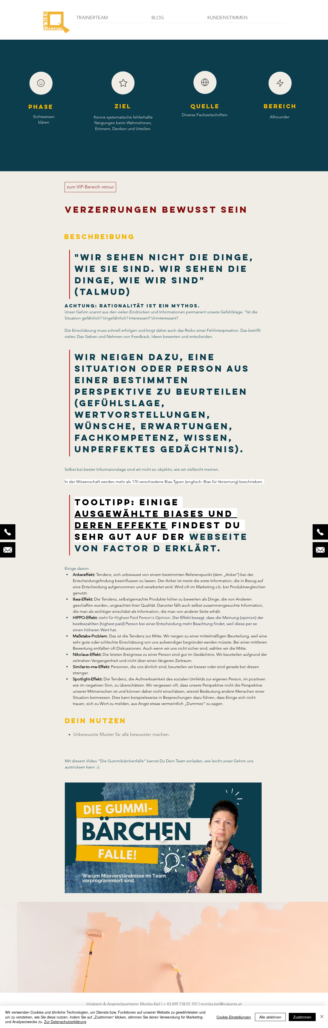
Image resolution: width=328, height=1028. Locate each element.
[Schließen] (322, 1017)
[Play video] (163, 838)
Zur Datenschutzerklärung (65, 1021)
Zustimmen (302, 1017)
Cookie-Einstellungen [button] (234, 1017)
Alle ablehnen (270, 1017)
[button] (110, 19)
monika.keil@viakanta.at (221, 1003)
